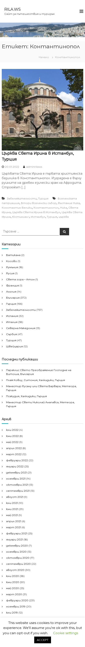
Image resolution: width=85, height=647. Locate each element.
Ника (63, 207)
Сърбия (11, 334)
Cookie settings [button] (65, 633)
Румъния (12, 267)
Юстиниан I (20, 216)
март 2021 (13, 527)
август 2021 (14, 496)
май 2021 (12, 515)
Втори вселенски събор (38, 203)
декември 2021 (16, 472)
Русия (10, 273)
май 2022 (12, 442)
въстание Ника (69, 203)
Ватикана (13, 255)
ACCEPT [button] (42, 640)
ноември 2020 (16, 551)
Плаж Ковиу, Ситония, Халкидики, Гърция (35, 380)
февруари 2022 (17, 460)
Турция (43, 198)
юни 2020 (12, 582)
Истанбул (38, 216)
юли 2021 (12, 503)
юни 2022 (12, 436)
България (13, 297)
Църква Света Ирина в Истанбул (36, 212)
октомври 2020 (17, 557)
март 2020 (14, 594)
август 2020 (15, 570)
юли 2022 (12, 429)
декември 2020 (17, 545)
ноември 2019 (16, 606)
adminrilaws (34, 166)
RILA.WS (12, 9)
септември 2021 (18, 490)
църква (64, 216)
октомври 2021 (17, 484)
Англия (11, 291)
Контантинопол (46, 207)
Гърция (11, 303)
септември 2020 (18, 563)
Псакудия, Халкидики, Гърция (26, 396)
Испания (12, 316)
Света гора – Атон (20, 279)
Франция (12, 285)
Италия (11, 322)
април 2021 (13, 521)
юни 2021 (12, 509)
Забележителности (22, 198)
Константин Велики (17, 207)
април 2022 (14, 448)
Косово (11, 261)
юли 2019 (12, 612)
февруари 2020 (17, 600)
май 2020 (12, 588)
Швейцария (14, 346)
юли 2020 (12, 576)
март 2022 (14, 454)
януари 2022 (15, 466)
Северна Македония (20, 328)
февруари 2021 (16, 533)
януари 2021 (14, 539)
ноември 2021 (16, 478)
